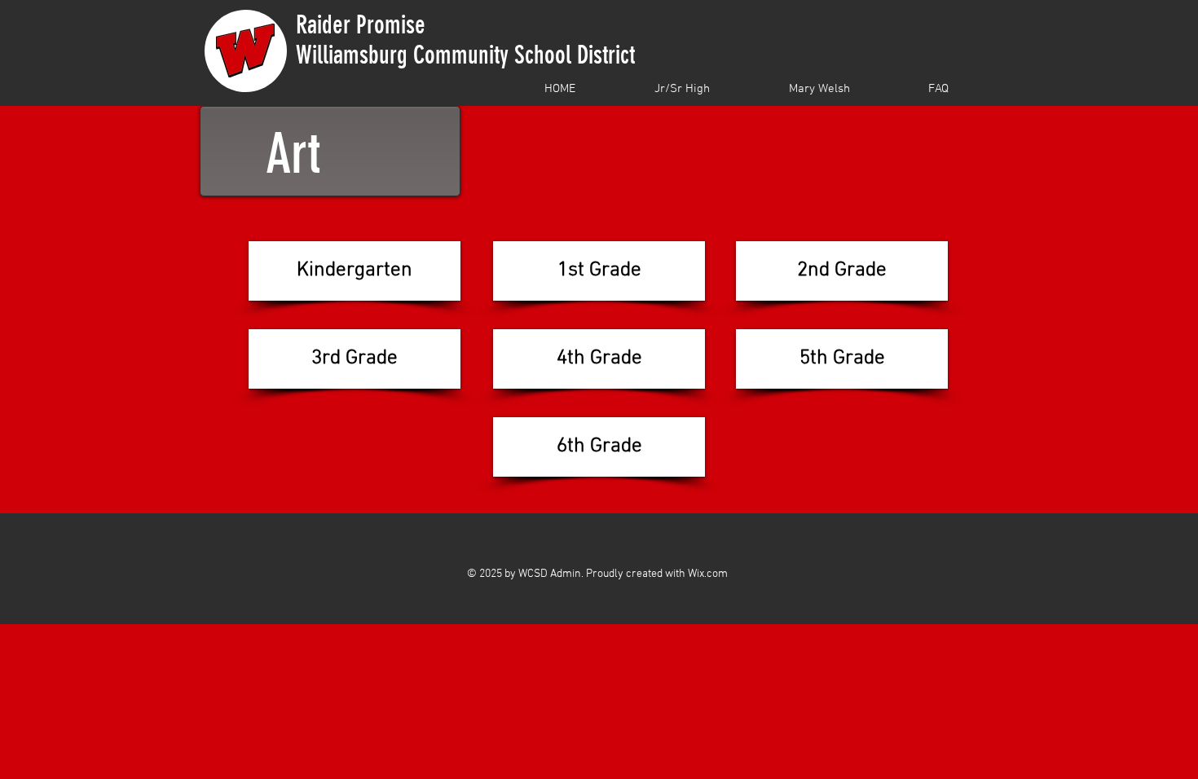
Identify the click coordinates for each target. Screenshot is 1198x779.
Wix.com (708, 574)
